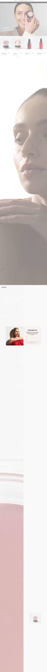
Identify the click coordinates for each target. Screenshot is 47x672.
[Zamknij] (39, 327)
